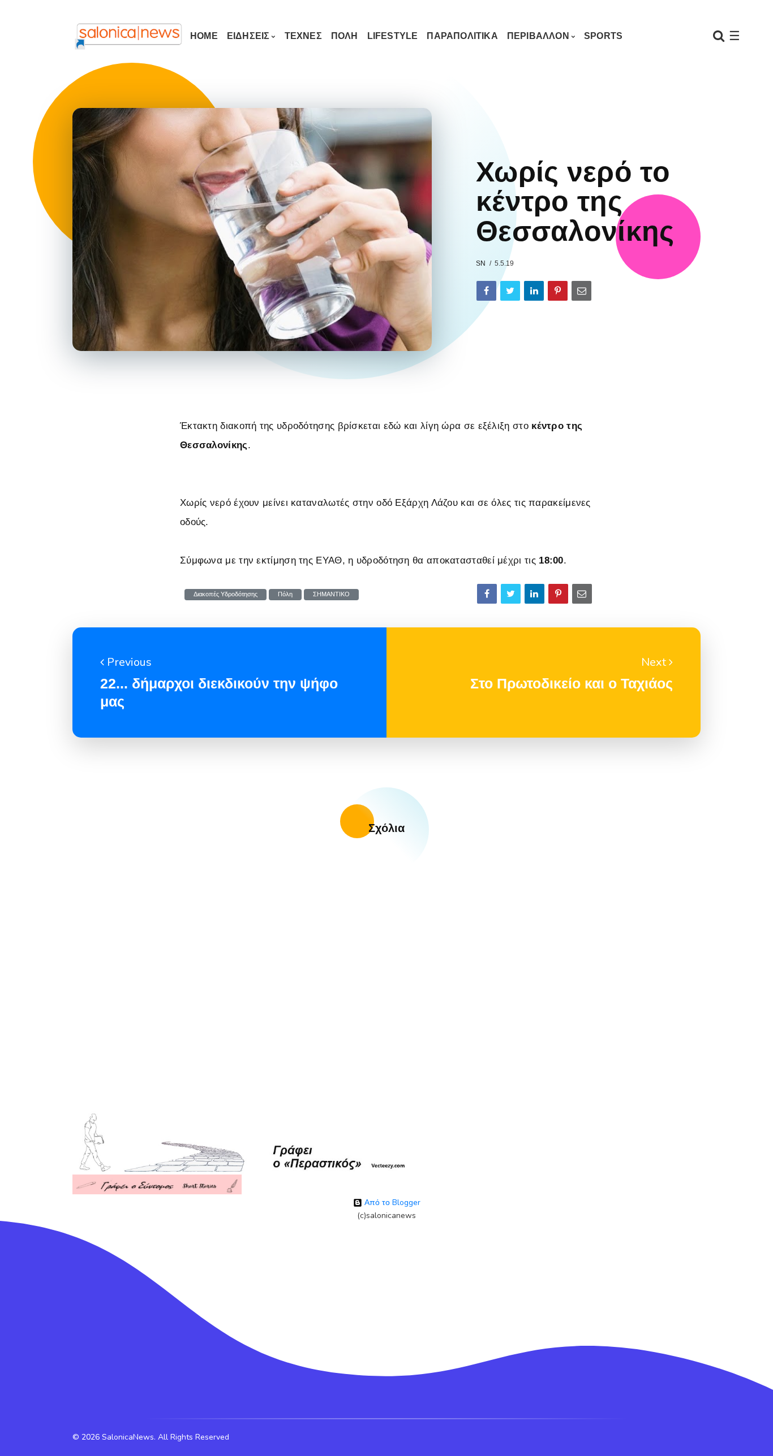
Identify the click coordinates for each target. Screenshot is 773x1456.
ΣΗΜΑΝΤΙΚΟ (331, 594)
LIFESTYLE (392, 36)
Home (204, 36)
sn (481, 263)
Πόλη (285, 594)
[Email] (581, 291)
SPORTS (603, 36)
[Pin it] (558, 291)
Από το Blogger (391, 1202)
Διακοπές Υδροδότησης (225, 594)
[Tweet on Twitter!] (510, 291)
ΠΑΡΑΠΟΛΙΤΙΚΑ (462, 36)
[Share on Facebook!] (486, 291)
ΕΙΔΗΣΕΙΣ (248, 36)
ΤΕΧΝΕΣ (303, 36)
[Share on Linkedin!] (534, 291)
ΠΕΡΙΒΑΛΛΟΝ (538, 36)
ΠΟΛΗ (344, 36)
